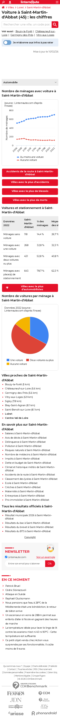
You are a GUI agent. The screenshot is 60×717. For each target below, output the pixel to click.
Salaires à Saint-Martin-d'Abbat (22, 433)
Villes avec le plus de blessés (30, 191)
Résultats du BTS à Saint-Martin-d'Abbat (28, 531)
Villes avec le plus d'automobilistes (32, 288)
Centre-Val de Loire (16, 417)
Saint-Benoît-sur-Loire (17, 409)
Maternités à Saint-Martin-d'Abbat (24, 491)
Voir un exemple (45, 557)
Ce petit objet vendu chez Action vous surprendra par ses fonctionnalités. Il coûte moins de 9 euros (29, 644)
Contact (12, 669)
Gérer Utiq (52, 672)
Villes (11, 7)
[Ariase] (16, 713)
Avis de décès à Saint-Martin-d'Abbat (25, 437)
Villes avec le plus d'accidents (30, 182)
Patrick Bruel (12, 585)
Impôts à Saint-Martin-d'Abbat (22, 458)
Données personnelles (13, 672)
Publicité (53, 666)
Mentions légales (22, 676)
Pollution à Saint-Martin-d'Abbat (23, 446)
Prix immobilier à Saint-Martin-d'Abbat (27, 499)
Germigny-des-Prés (21, 35)
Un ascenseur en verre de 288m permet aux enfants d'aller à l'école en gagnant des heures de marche (31, 619)
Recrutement (45, 669)
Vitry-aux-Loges (45, 35)
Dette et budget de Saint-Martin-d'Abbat (28, 462)
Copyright (30, 537)
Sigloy (8, 401)
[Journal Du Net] (16, 700)
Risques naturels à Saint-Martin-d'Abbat (27, 450)
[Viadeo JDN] (44, 707)
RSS (36, 669)
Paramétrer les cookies (35, 672)
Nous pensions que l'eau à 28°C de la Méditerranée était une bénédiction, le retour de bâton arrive (30, 607)
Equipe (27, 666)
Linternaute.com (16, 557)
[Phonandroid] (44, 713)
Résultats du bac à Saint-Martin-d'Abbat (27, 522)
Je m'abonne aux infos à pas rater (33, 42)
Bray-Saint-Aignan (15, 405)
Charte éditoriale (39, 666)
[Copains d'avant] (16, 707)
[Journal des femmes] (16, 693)
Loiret (20, 7)
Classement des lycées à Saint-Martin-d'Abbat (31, 478)
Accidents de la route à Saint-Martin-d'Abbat (30, 173)
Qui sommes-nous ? (12, 666)
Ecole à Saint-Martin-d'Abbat (21, 483)
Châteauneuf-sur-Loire (18, 388)
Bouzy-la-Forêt (24, 31)
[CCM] (44, 693)
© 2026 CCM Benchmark (30, 679)
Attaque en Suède (15, 594)
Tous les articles (25, 669)
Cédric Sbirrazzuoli (15, 590)
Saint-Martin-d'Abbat (38, 7)
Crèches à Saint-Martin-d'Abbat (22, 487)
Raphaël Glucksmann (17, 598)
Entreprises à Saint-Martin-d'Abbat (24, 495)
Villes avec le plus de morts (30, 200)
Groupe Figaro (38, 676)
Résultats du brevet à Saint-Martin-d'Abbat (29, 527)
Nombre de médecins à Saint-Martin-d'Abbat (30, 454)
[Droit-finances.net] (44, 700)
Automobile (10, 82)
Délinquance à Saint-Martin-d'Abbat (25, 441)
